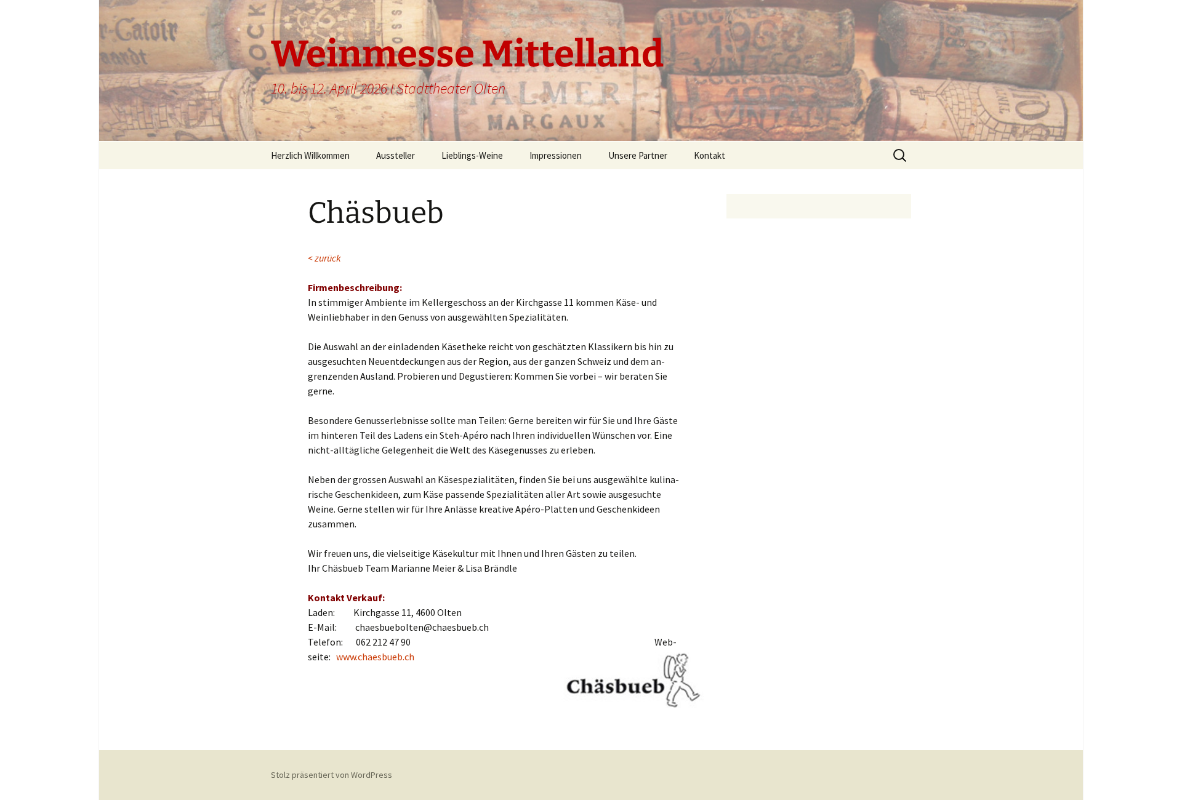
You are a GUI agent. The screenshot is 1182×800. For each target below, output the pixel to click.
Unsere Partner (637, 155)
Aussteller (395, 155)
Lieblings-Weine (472, 155)
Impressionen (555, 155)
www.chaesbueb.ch (375, 656)
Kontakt (709, 155)
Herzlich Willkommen (310, 155)
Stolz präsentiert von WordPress (331, 774)
